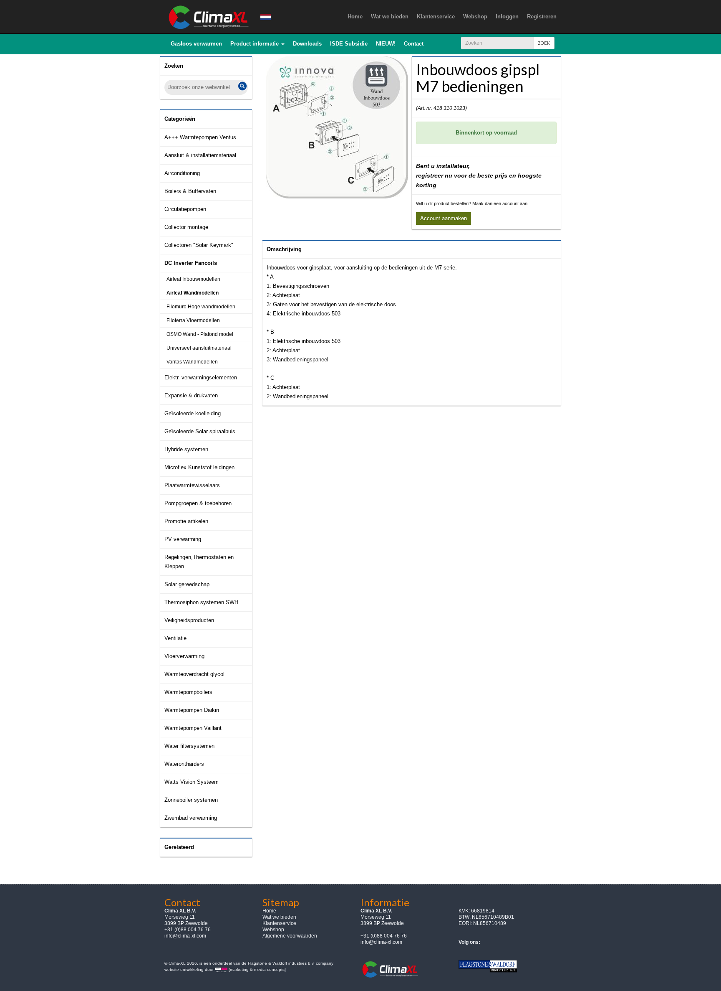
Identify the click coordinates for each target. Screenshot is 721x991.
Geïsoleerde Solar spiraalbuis (199, 431)
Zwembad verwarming (190, 818)
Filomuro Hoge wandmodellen (200, 307)
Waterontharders (184, 764)
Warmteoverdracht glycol (194, 674)
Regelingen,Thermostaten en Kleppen (199, 561)
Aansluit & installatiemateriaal (200, 155)
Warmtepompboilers (188, 692)
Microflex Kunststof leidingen (199, 467)
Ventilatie (175, 638)
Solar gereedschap (186, 584)
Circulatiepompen (185, 209)
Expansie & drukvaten (191, 395)
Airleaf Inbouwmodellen (193, 279)
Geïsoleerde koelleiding (192, 413)
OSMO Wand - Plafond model (199, 334)
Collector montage (186, 227)
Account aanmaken (443, 218)
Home (269, 911)
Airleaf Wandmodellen (192, 293)
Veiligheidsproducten (189, 620)
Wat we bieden (279, 917)
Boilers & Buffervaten (190, 191)
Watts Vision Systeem (191, 782)
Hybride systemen (186, 449)
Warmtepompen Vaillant (193, 728)
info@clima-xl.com (185, 936)
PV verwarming (182, 539)
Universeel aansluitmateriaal (199, 348)
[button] (257, 43)
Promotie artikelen (186, 521)
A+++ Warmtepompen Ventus (200, 137)
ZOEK (544, 43)
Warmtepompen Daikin (191, 710)
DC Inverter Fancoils (190, 263)
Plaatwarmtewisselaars (192, 485)
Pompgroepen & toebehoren (198, 503)
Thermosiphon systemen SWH (201, 602)
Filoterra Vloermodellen (193, 320)
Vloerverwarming (184, 656)
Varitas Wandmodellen (192, 362)
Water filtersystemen (189, 746)
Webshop (273, 930)
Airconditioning (182, 173)
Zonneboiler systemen (191, 800)
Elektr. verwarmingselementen (200, 377)
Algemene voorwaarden (289, 936)
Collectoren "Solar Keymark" (198, 245)
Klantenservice (279, 923)
